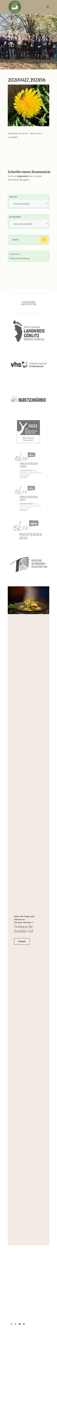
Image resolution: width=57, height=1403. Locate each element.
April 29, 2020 (35, 133)
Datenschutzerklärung (19, 258)
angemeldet (22, 176)
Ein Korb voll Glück (19, 133)
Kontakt (21, 941)
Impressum (14, 254)
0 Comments (13, 137)
